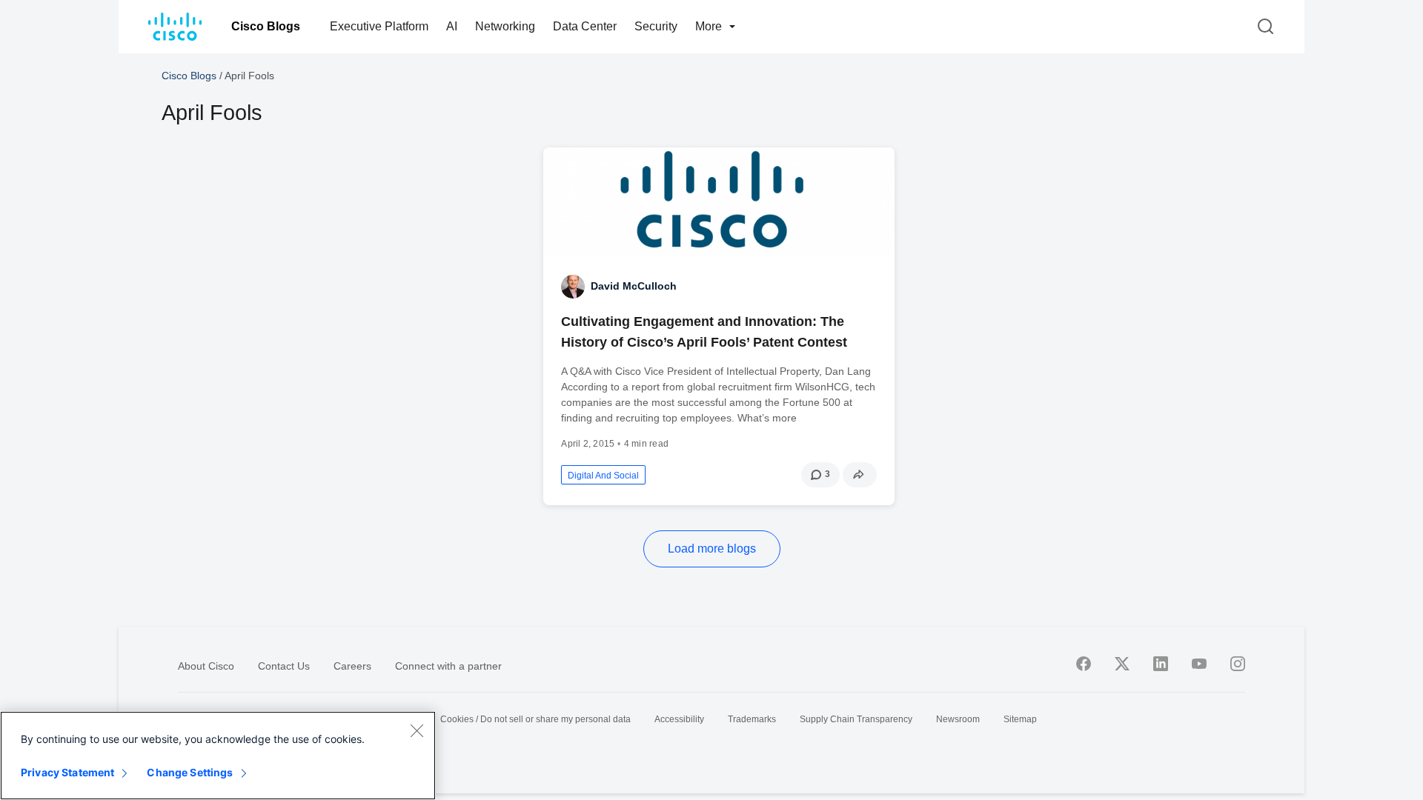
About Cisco (206, 666)
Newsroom (958, 719)
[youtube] (1199, 663)
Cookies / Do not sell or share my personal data (535, 719)
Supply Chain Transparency (856, 719)
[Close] (416, 730)
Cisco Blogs (265, 26)
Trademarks (752, 719)
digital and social (603, 475)
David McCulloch (634, 286)
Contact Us (284, 666)
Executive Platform (379, 26)
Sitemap (1020, 719)
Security (655, 26)
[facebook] (1083, 663)
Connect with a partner (448, 666)
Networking (505, 26)
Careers (352, 666)
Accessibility (679, 719)
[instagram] (1237, 663)
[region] (218, 755)
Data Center (585, 26)
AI (451, 26)
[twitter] (1122, 663)
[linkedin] (1160, 663)
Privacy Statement (67, 772)
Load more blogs (712, 548)
